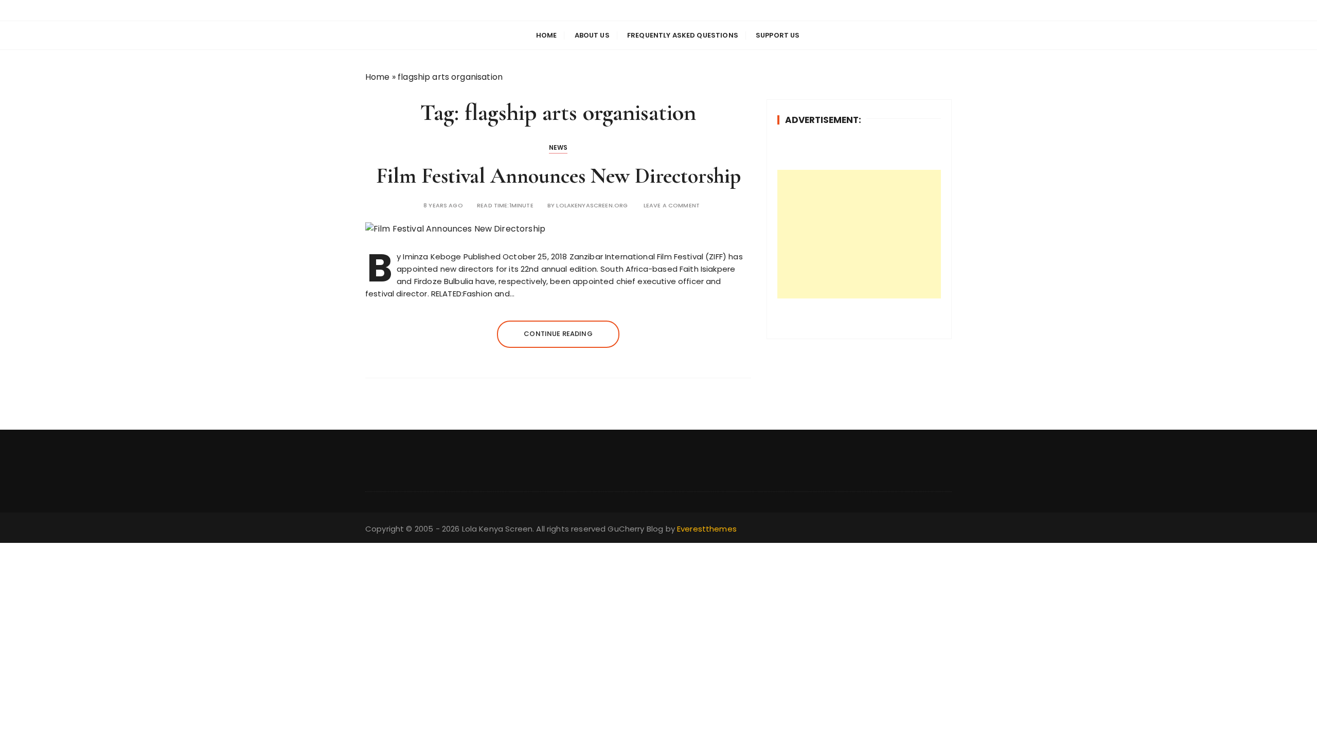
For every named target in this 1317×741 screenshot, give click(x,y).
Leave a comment (672, 205)
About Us (592, 35)
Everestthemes (707, 528)
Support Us (778, 35)
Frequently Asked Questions (682, 35)
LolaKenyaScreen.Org (592, 205)
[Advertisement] (859, 234)
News (558, 147)
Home (546, 35)
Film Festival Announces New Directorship (558, 176)
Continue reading (558, 334)
